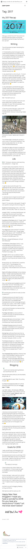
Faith (21, 393)
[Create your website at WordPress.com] (14, 1)
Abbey (3, 395)
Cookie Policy (5, 543)
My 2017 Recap (9, 17)
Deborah (17, 393)
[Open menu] (25, 5)
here (22, 385)
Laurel (12, 393)
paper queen (6, 5)
